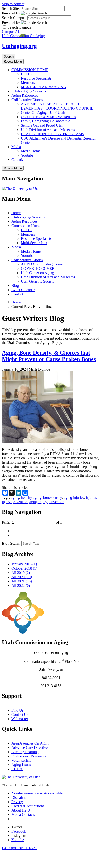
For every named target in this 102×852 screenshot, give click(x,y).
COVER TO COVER (38, 268)
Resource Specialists (36, 78)
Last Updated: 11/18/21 (19, 848)
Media (16, 147)
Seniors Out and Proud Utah (42, 125)
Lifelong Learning (25, 752)
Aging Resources (24, 221)
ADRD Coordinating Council (43, 264)
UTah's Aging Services (28, 91)
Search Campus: (14, 18)
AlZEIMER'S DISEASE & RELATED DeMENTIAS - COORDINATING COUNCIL (57, 106)
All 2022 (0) (20, 585)
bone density (52, 498)
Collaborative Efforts (27, 100)
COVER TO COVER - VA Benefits (48, 117)
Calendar (18, 160)
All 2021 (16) (21, 581)
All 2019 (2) (20, 573)
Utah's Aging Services (28, 217)
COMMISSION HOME (29, 70)
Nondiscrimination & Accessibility (37, 793)
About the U (20, 810)
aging (15, 498)
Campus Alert (12, 31)
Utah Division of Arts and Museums (48, 130)
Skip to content (13, 4)
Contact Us (19, 714)
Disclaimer (19, 797)
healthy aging (31, 498)
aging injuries (74, 498)
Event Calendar (23, 290)
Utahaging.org (19, 46)
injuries (91, 498)
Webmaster (19, 719)
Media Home (31, 151)
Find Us (17, 710)
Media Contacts (23, 815)
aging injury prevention (46, 502)
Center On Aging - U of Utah (43, 113)
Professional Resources (28, 756)
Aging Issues (21, 765)
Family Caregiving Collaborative (45, 121)
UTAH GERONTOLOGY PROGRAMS (52, 134)
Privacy (17, 802)
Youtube (27, 155)
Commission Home (25, 226)
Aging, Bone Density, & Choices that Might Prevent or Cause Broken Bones (49, 356)
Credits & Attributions (27, 806)
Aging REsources (24, 95)
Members (28, 83)
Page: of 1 (32, 522)
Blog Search (11, 543)
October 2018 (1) (24, 568)
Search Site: (11, 8)
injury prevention (15, 502)
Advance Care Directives (30, 748)
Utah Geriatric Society (37, 281)
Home (16, 213)
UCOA (26, 74)
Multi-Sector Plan (34, 243)
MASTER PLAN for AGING (43, 87)
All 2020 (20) (21, 577)
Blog (15, 286)
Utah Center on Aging (37, 273)
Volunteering (21, 760)
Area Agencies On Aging (30, 743)
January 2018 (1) (24, 564)
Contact (17, 294)
